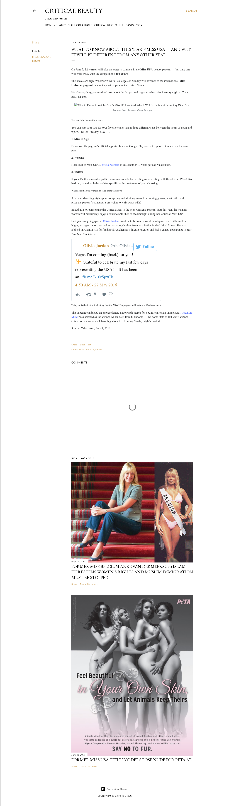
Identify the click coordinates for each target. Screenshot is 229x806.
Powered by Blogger (117, 789)
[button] (145, 247)
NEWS (36, 61)
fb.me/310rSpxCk (97, 277)
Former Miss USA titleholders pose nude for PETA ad (131, 760)
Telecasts (126, 25)
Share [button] (35, 42)
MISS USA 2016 (41, 56)
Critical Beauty (73, 10)
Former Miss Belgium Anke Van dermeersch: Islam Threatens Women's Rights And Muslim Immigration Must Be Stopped (132, 572)
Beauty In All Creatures (73, 25)
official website (110, 164)
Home (49, 25)
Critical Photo (105, 25)
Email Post (85, 344)
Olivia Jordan (111, 221)
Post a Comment (89, 584)
